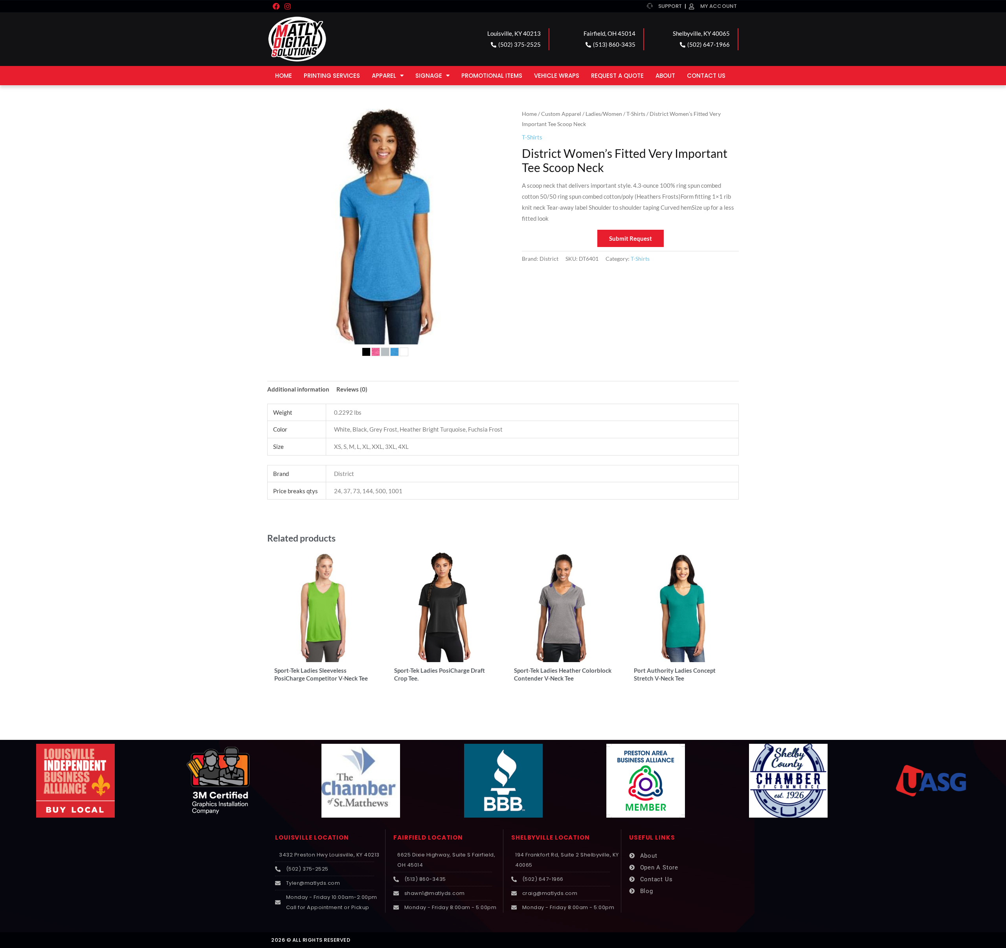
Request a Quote (617, 75)
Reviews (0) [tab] (351, 389)
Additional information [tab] (298, 389)
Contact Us (706, 75)
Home (283, 75)
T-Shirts (635, 113)
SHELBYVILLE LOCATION (550, 837)
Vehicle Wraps (556, 75)
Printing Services (332, 75)
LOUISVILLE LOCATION (312, 837)
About (665, 75)
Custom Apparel (561, 113)
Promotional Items (491, 75)
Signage (428, 75)
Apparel (384, 75)
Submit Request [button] (630, 238)
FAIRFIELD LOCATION (428, 837)
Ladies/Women (604, 113)
